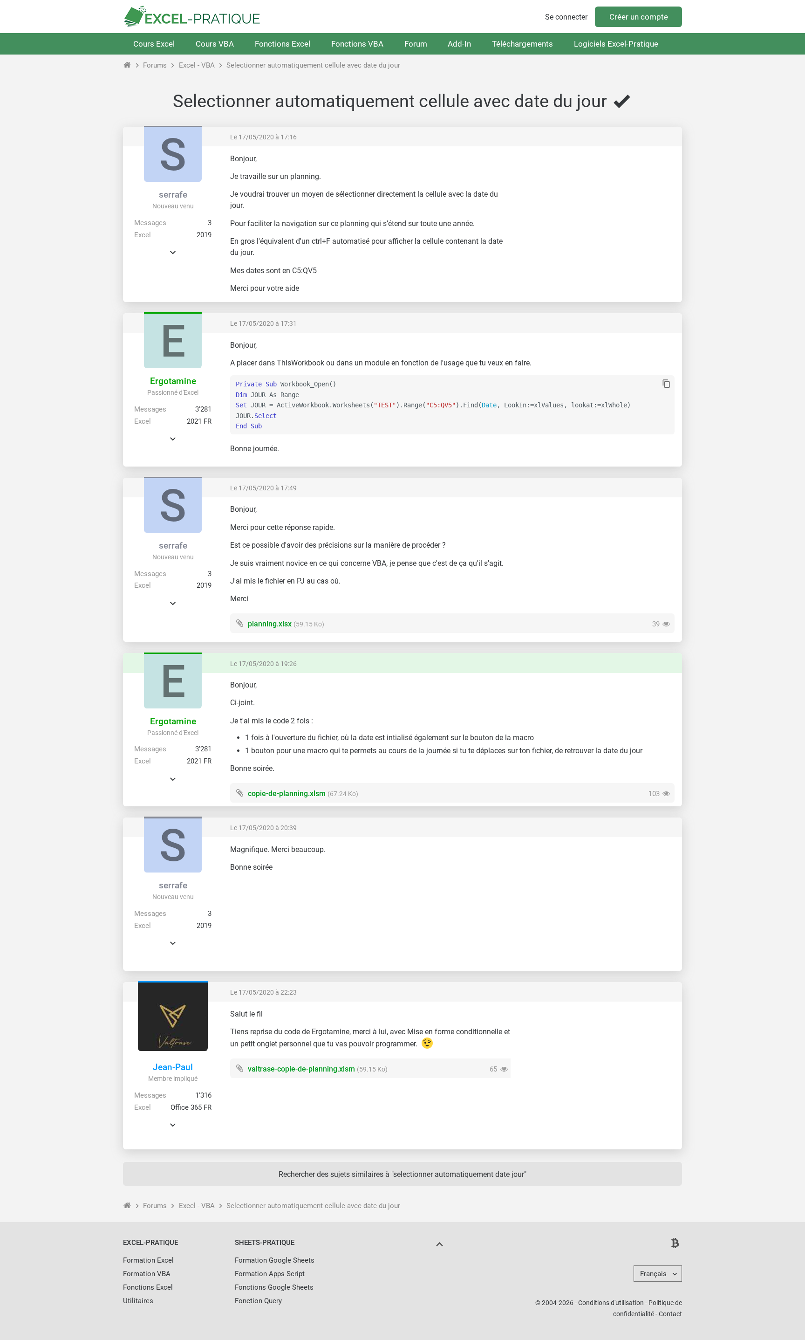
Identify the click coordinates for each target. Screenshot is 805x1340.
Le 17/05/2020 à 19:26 (263, 663)
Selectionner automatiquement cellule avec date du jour (313, 65)
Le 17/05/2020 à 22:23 (263, 992)
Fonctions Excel (282, 43)
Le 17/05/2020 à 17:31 (263, 323)
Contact (670, 1314)
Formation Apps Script (270, 1274)
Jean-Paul (173, 1067)
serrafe (173, 194)
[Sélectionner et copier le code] (666, 384)
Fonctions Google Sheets (274, 1287)
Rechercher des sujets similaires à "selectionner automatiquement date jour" (402, 1174)
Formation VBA (147, 1274)
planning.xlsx (270, 623)
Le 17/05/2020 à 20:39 (263, 827)
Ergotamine (173, 381)
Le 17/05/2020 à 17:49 (263, 488)
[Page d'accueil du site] (127, 65)
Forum (415, 43)
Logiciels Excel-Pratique (616, 43)
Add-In (459, 43)
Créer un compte (638, 16)
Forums (155, 65)
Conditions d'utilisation (611, 1302)
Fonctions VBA (357, 43)
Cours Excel (154, 43)
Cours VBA (215, 43)
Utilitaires (138, 1301)
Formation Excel (148, 1260)
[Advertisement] (596, 219)
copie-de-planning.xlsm (287, 793)
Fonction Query (258, 1301)
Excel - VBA (197, 65)
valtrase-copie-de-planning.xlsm (301, 1069)
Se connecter (566, 17)
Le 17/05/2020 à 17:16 (263, 137)
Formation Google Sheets (274, 1260)
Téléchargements (522, 43)
